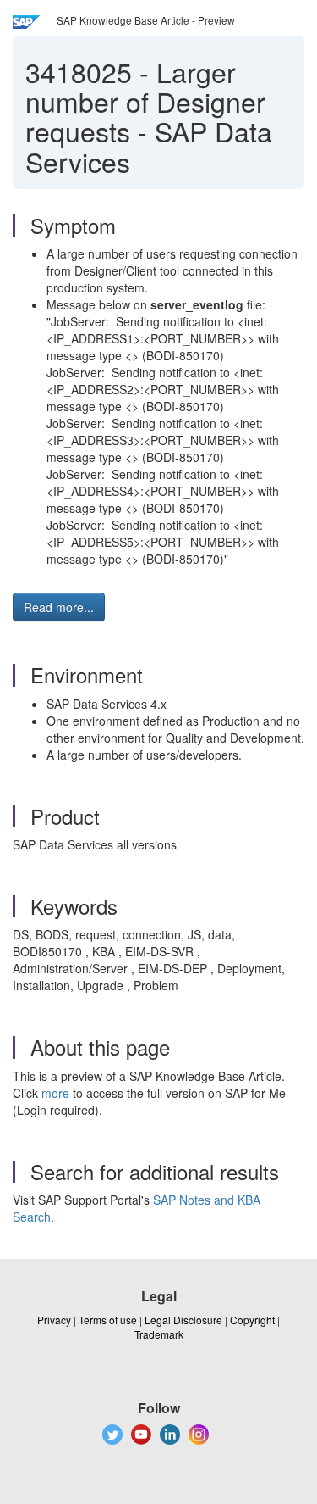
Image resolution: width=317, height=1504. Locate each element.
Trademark (158, 1334)
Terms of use (108, 1319)
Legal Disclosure (183, 1319)
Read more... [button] (59, 607)
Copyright (252, 1319)
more (55, 1092)
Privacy (54, 1319)
